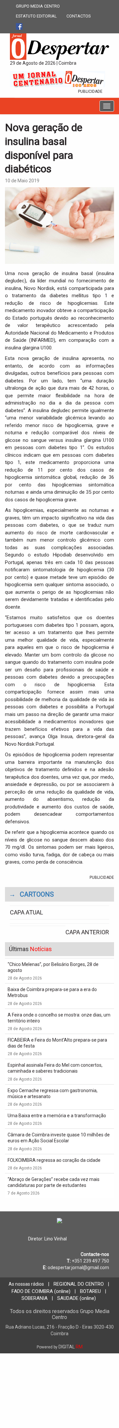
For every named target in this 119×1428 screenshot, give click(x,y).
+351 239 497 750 (90, 1261)
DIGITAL (60, 1346)
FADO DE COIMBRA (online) (41, 1291)
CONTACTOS (78, 16)
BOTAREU (90, 1291)
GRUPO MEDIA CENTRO (38, 6)
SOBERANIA (34, 1298)
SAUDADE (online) (76, 1298)
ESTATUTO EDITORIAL (36, 16)
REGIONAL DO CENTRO (79, 1284)
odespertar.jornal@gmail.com (78, 1267)
